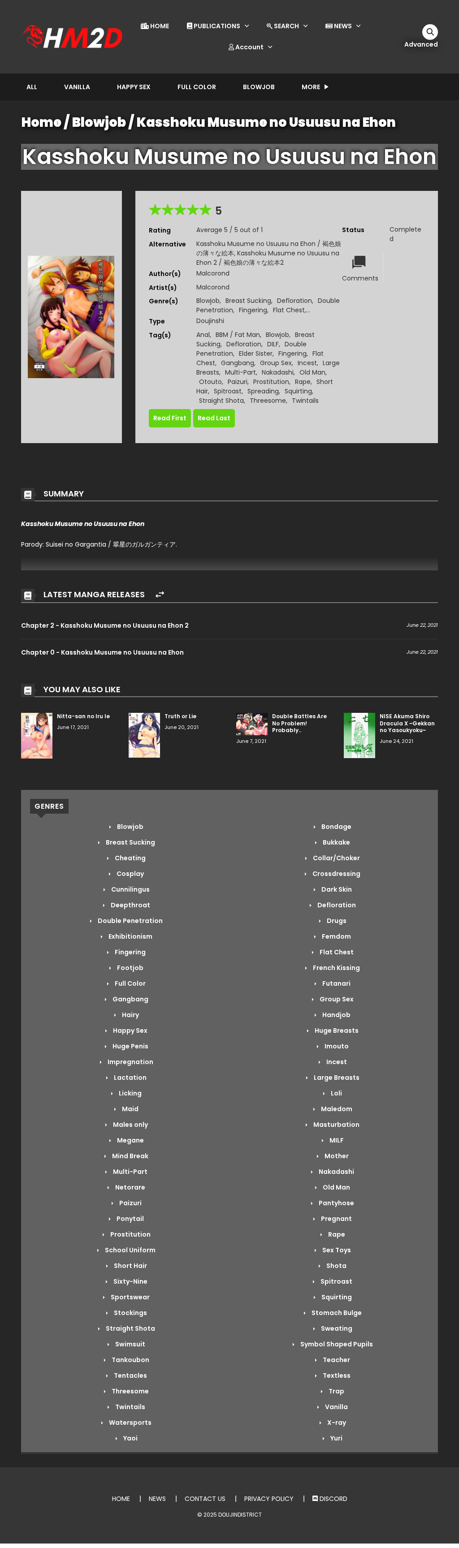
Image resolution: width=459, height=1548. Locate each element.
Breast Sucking (248, 300)
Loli (335, 1093)
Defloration (294, 300)
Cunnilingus (130, 889)
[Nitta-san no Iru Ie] (36, 735)
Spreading (263, 391)
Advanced (421, 44)
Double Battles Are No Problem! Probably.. (299, 723)
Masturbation (335, 1124)
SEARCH (286, 26)
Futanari (336, 983)
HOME (159, 26)
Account (249, 47)
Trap (335, 1391)
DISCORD (332, 1498)
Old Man (312, 372)
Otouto (210, 381)
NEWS (342, 26)
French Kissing (336, 967)
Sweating (336, 1328)
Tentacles (130, 1375)
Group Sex (276, 362)
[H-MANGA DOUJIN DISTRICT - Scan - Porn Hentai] (73, 36)
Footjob (129, 967)
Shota (335, 1265)
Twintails (305, 400)
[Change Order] (160, 594)
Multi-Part (240, 372)
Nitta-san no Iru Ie (83, 716)
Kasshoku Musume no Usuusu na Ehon (266, 122)
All (31, 86)
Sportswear (129, 1297)
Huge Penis (129, 1046)
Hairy (130, 1014)
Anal (203, 334)
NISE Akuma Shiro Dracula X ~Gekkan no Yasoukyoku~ (407, 723)
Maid (130, 1108)
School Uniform (130, 1250)
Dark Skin (336, 889)
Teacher (335, 1359)
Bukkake (335, 842)
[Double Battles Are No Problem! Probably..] (252, 723)
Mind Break (129, 1155)
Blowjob (259, 86)
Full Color (197, 86)
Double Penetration (129, 920)
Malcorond (213, 273)
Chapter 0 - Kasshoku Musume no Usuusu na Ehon (102, 652)
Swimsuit (129, 1344)
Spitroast (228, 391)
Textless (336, 1375)
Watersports (130, 1422)
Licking (129, 1093)
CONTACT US (205, 1498)
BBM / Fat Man (238, 334)
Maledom (336, 1108)
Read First (169, 418)
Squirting (298, 391)
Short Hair (130, 1265)
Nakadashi (278, 372)
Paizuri (237, 381)
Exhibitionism (129, 936)
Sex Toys (336, 1250)
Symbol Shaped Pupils (336, 1344)
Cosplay (129, 873)
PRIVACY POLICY (269, 1498)
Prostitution (271, 381)
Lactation (130, 1077)
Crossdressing (335, 873)
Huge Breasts (336, 1030)
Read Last (214, 418)
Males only (130, 1124)
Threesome (268, 400)
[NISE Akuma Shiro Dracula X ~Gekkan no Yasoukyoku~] (359, 734)
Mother (336, 1155)
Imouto (336, 1046)
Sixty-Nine (129, 1281)
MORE (311, 86)
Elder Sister (256, 353)
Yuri (335, 1438)
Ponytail (129, 1218)
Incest (307, 362)
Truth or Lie (180, 716)
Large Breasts (335, 1077)
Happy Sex (134, 86)
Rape (303, 381)
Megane (130, 1140)
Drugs (335, 920)
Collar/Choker (336, 858)
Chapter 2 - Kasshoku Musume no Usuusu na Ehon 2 (105, 625)
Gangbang (237, 362)
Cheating (129, 858)
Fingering (253, 310)
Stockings (130, 1312)
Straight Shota (221, 400)
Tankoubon (129, 1359)
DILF (273, 344)
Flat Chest (289, 310)
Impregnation (129, 1061)
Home (41, 122)
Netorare (129, 1187)
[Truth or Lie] (144, 734)
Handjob (336, 1014)
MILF (336, 1140)
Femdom (335, 936)
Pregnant (336, 1218)
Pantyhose (335, 1203)
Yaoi (130, 1438)
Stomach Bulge (336, 1312)
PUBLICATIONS (216, 26)
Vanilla (77, 86)
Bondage (335, 826)
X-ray (336, 1422)
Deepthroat (129, 905)
